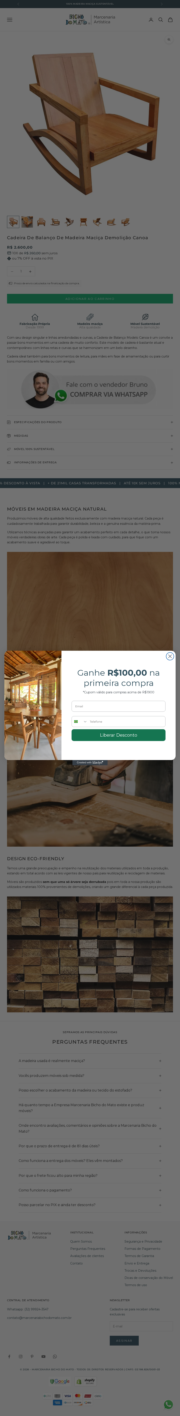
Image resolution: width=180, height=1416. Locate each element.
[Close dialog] (170, 656)
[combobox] (80, 721)
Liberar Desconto (118, 735)
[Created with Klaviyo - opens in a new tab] (90, 762)
